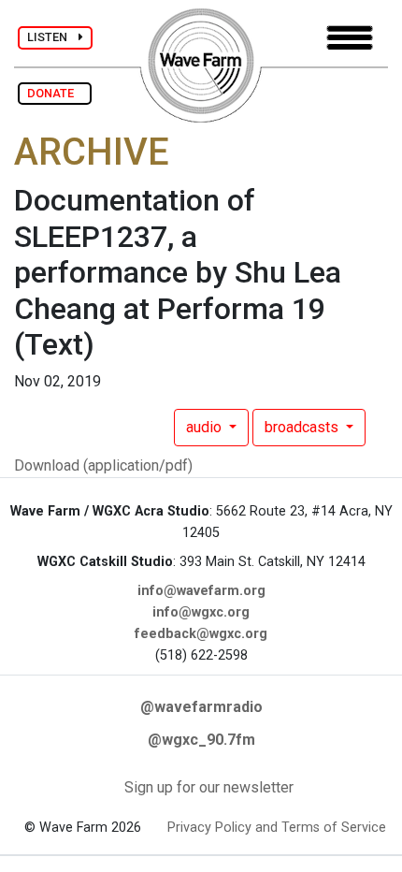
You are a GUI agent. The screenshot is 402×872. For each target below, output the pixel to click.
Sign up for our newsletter (209, 787)
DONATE (54, 93)
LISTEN (53, 37)
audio (205, 427)
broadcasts (303, 427)
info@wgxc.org (201, 612)
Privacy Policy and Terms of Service (276, 828)
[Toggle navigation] (349, 38)
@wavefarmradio (201, 707)
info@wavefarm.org (201, 591)
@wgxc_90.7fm (201, 739)
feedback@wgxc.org (201, 634)
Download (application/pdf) (103, 465)
